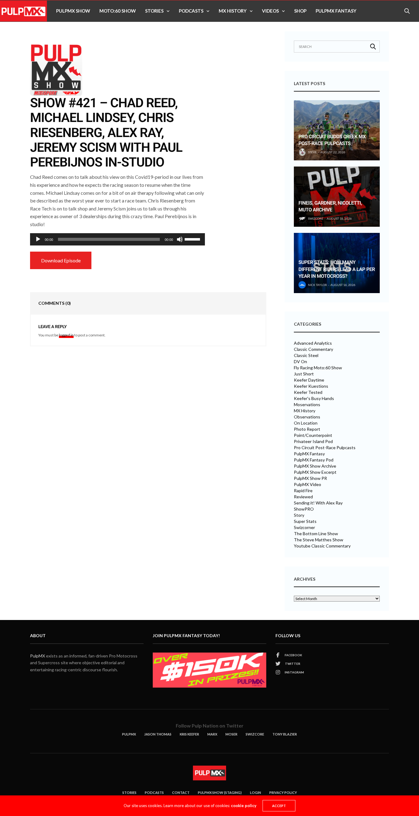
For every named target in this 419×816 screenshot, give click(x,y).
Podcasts (191, 11)
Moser (231, 734)
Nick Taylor (317, 285)
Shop (300, 11)
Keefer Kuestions (311, 386)
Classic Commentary (313, 349)
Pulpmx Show (73, 11)
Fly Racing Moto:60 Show (318, 368)
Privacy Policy (283, 792)
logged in (66, 335)
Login (255, 792)
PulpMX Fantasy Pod (313, 460)
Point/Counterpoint (313, 435)
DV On (300, 361)
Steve (312, 152)
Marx (212, 734)
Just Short (304, 374)
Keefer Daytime (309, 380)
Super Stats (305, 521)
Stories (154, 11)
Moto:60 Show (117, 11)
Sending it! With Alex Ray (318, 503)
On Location (305, 423)
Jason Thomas (157, 734)
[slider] (193, 238)
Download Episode (61, 260)
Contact (181, 792)
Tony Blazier (284, 734)
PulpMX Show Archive (315, 466)
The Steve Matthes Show (318, 540)
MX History (233, 11)
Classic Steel (306, 355)
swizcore (315, 218)
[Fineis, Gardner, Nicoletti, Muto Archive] (337, 197)
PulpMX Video (307, 484)
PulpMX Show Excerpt (315, 472)
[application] (117, 239)
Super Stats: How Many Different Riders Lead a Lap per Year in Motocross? (336, 269)
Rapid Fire (303, 490)
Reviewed (303, 497)
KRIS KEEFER (189, 734)
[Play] (38, 239)
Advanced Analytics (313, 343)
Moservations (307, 404)
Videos (270, 11)
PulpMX (37, 655)
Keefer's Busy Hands (314, 398)
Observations (307, 417)
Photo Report (307, 429)
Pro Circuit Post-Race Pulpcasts (325, 447)
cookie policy (243, 805)
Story (299, 515)
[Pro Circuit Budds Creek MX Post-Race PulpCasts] (337, 130)
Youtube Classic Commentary (322, 546)
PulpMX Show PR (310, 478)
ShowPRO (304, 509)
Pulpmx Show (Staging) (220, 792)
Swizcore (255, 734)
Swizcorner (304, 527)
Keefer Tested (308, 392)
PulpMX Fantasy (336, 11)
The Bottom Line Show (316, 534)
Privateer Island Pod (313, 441)
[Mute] (180, 239)
